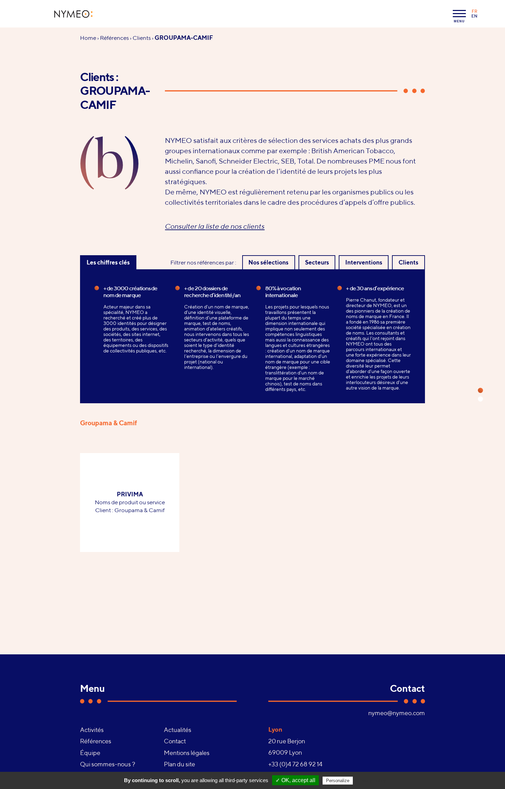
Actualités (177, 729)
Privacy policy (371, 780)
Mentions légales (187, 752)
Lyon (275, 729)
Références (114, 37)
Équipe (90, 752)
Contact (175, 741)
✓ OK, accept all (295, 780)
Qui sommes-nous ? (107, 764)
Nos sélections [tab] (268, 262)
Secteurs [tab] (317, 262)
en (474, 16)
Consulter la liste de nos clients (215, 226)
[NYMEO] (73, 14)
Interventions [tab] (363, 262)
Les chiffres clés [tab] (108, 262)
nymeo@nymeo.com (396, 713)
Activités (92, 729)
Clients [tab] (408, 262)
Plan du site (179, 764)
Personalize (337, 780)
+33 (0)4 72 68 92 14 (295, 764)
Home (88, 37)
